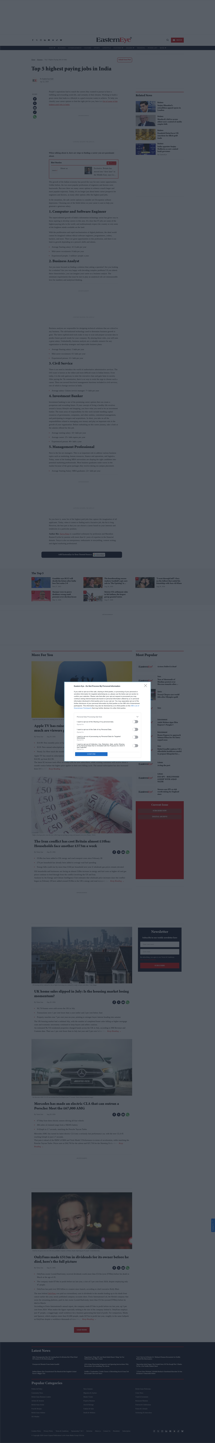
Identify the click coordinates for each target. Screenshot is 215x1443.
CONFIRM (91, 754)
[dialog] (107, 721)
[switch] (135, 721)
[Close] (146, 686)
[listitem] (107, 717)
